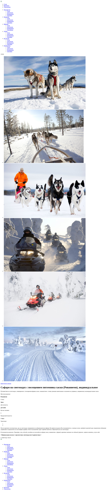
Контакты (6, 5)
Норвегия (6, 17)
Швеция (6, 24)
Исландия (6, 38)
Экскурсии (10, 12)
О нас (5, 4)
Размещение (10, 14)
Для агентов (7, 7)
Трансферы (10, 30)
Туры (8, 11)
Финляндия (7, 9)
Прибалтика (7, 45)
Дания (5, 31)
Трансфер (9, 15)
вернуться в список (6, 383)
